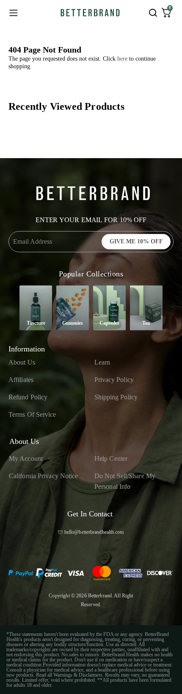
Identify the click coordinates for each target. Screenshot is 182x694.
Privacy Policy (114, 379)
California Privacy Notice (43, 475)
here (122, 59)
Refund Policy (27, 397)
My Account (26, 458)
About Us (21, 362)
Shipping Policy (116, 397)
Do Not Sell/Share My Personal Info (124, 481)
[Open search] (153, 12)
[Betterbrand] (90, 13)
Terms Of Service (32, 414)
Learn (102, 362)
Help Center (110, 458)
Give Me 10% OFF (136, 241)
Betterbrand (100, 596)
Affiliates (20, 379)
